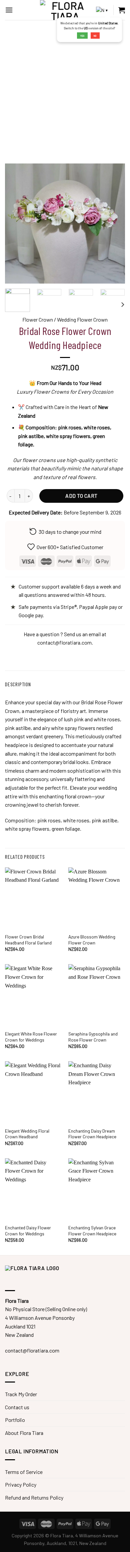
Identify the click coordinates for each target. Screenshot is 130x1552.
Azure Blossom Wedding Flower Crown (91, 939)
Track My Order (21, 1394)
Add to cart (81, 495)
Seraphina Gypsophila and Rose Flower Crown (93, 1037)
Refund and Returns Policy (34, 1497)
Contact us (17, 1407)
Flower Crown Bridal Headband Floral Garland (28, 939)
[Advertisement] (65, 88)
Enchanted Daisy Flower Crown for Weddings (28, 1230)
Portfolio (15, 1420)
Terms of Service (24, 1472)
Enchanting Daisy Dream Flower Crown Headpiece (92, 1134)
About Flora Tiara (24, 1433)
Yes (82, 35)
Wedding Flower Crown (82, 319)
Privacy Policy (20, 1484)
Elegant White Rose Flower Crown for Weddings (31, 1037)
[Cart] (121, 10)
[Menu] (9, 10)
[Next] (122, 304)
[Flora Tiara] (65, 10)
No (95, 35)
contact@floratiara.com (64, 642)
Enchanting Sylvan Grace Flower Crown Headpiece (92, 1230)
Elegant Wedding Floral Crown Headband (27, 1134)
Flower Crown (37, 319)
